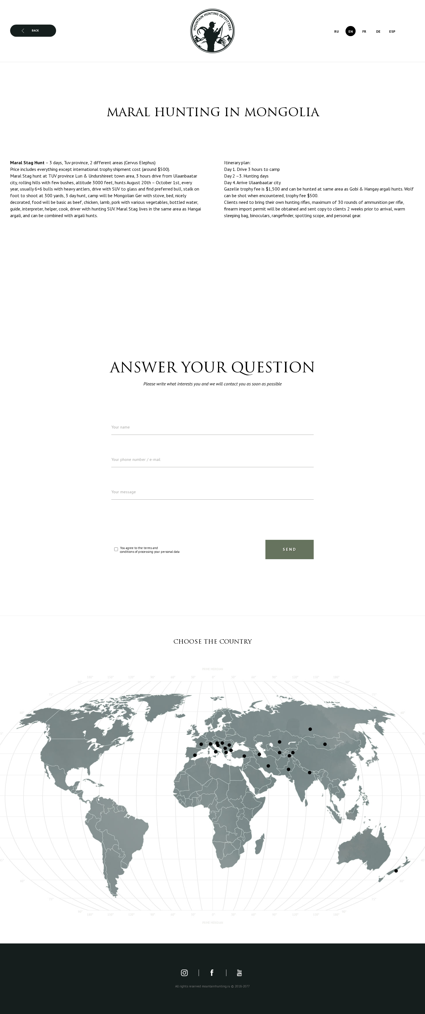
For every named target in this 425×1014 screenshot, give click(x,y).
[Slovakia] (222, 743)
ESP (392, 31)
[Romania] (229, 745)
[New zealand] (396, 871)
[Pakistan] (288, 769)
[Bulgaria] (231, 750)
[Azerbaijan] (259, 754)
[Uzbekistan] (279, 752)
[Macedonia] (226, 752)
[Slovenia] (218, 745)
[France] (201, 744)
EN (350, 31)
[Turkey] (244, 756)
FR (364, 31)
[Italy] (215, 751)
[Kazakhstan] (279, 742)
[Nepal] (309, 772)
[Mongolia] (325, 744)
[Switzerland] (210, 744)
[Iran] (268, 766)
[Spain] (195, 755)
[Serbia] (225, 748)
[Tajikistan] (289, 756)
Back (35, 30)
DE (378, 31)
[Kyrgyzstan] (293, 752)
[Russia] (310, 729)
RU (336, 31)
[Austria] (217, 743)
